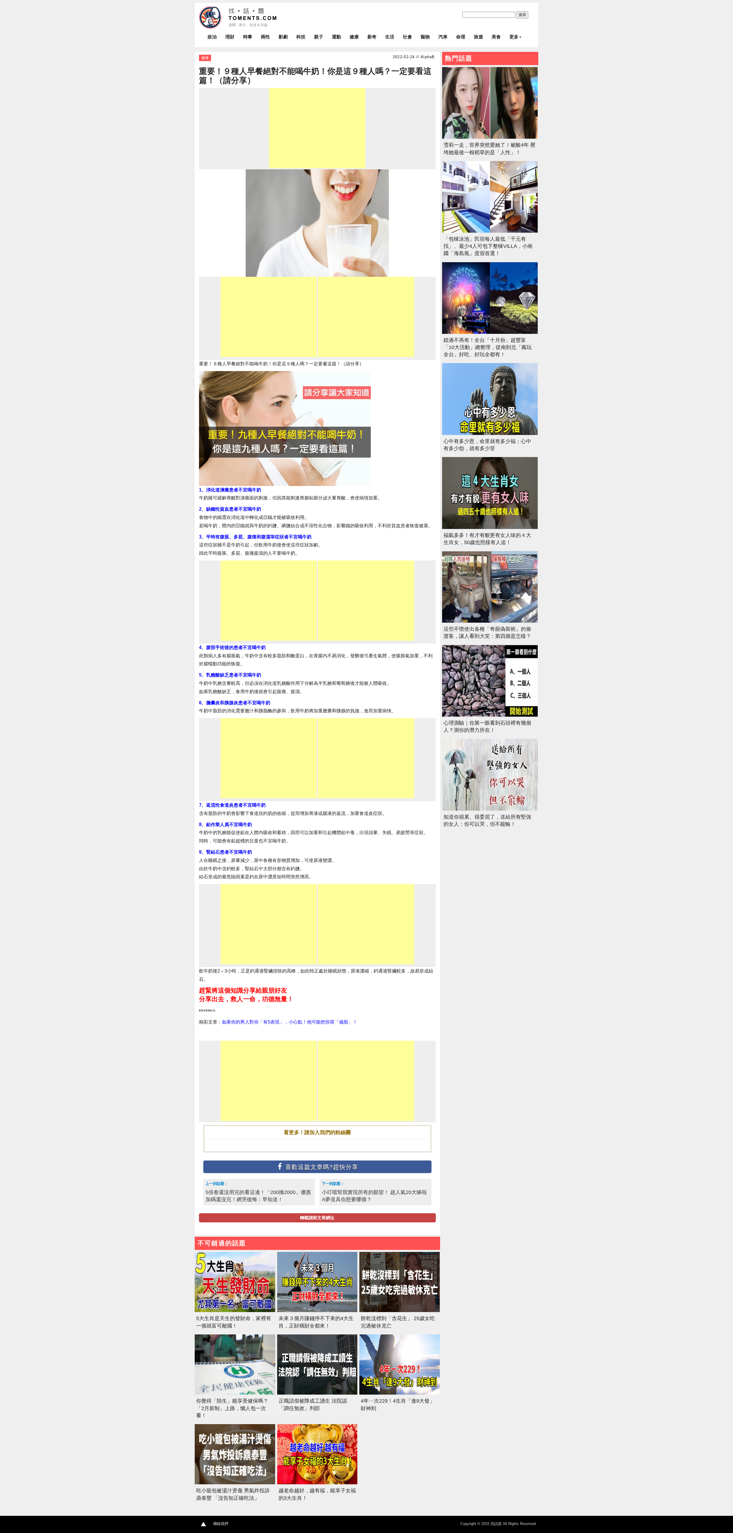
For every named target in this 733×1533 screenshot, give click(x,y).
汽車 (443, 36)
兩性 (265, 36)
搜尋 (522, 15)
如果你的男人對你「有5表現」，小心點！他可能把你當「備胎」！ (289, 1022)
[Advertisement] (317, 128)
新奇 (372, 36)
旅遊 (478, 36)
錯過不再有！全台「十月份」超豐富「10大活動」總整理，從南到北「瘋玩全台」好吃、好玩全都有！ (488, 347)
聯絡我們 (220, 1524)
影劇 (283, 36)
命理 (460, 36)
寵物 (425, 36)
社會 (407, 36)
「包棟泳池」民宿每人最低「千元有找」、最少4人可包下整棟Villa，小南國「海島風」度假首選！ (488, 246)
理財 (230, 36)
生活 (389, 36)
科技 (301, 36)
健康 (354, 36)
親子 (318, 36)
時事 (247, 36)
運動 (336, 36)
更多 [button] (514, 36)
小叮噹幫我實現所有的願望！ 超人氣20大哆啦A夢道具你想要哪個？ (374, 1195)
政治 (212, 36)
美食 (496, 36)
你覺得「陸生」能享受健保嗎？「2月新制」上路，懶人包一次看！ (232, 1408)
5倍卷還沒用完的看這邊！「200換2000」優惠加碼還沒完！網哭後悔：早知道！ (258, 1195)
